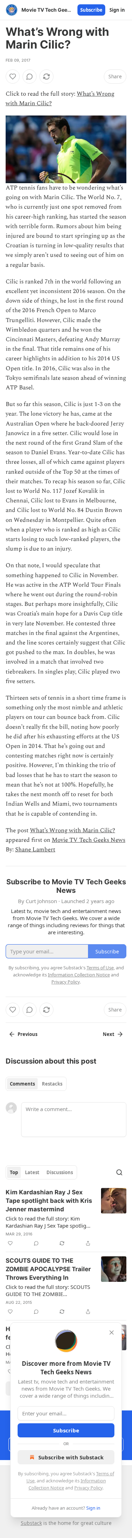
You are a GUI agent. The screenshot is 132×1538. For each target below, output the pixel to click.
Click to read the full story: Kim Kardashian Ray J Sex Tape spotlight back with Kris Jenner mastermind (48, 1222)
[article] (66, 1217)
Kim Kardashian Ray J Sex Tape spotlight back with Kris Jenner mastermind (49, 1201)
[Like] (13, 76)
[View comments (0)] (30, 76)
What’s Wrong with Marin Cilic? (72, 830)
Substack (31, 1523)
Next (108, 1034)
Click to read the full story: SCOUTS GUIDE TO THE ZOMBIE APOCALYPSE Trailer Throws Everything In (48, 1290)
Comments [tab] (22, 1084)
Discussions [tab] (59, 1172)
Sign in (117, 10)
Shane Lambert (35, 849)
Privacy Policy (88, 1488)
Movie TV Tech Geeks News (88, 840)
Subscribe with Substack (70, 1457)
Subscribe (91, 10)
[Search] (119, 1172)
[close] (111, 1332)
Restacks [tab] (52, 1084)
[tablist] (36, 1084)
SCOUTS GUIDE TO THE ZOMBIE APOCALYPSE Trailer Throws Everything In (48, 1269)
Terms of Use (100, 967)
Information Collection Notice (79, 974)
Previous (27, 1034)
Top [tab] (14, 1172)
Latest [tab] (32, 1172)
